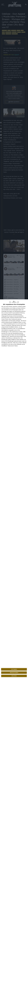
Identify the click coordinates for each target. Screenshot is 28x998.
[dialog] (14, 648)
